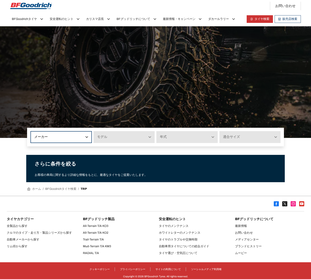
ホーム (36, 188)
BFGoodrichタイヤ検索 (60, 188)
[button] (86, 137)
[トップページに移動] (31, 6)
